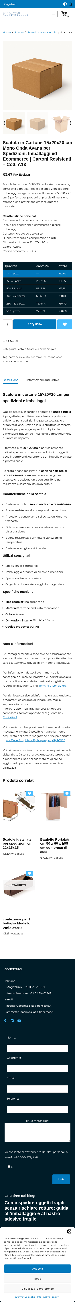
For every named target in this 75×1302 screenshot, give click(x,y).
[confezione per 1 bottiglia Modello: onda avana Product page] (18, 891)
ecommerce (38, 357)
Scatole (19, 32)
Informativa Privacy (48, 1296)
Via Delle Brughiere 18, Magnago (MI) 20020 (35, 740)
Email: (11, 1078)
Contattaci (10, 717)
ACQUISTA (35, 324)
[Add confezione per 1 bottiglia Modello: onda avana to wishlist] (29, 873)
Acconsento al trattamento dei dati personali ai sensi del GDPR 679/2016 (36, 1154)
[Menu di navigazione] (53, 14)
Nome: (11, 1037)
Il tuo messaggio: (37, 1121)
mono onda (55, 357)
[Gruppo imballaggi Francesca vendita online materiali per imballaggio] (16, 14)
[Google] (5, 1020)
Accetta (37, 1268)
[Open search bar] (70, 4)
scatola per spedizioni (16, 361)
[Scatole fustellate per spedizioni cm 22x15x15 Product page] (18, 812)
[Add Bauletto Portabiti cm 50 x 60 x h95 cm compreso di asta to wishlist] (67, 793)
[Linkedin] (12, 1020)
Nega (37, 1278)
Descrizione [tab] (10, 380)
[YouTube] (19, 1020)
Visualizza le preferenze (37, 1288)
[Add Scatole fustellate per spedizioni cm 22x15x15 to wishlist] (29, 793)
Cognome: (14, 1057)
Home (7, 32)
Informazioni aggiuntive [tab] (42, 380)
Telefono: (13, 1098)
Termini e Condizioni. (53, 685)
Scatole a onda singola (42, 32)
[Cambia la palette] (65, 4)
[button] (69, 1231)
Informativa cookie (25, 1296)
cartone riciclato (19, 357)
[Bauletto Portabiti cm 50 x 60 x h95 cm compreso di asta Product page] (56, 812)
